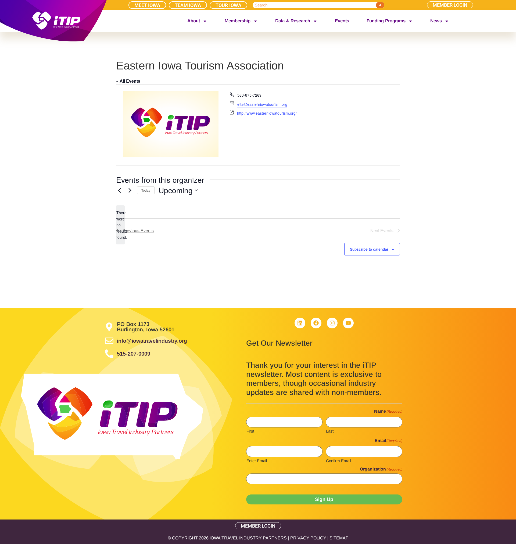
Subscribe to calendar (369, 249)
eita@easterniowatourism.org (262, 104)
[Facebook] (316, 323)
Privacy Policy (308, 538)
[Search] (380, 5)
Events (342, 20)
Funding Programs (386, 20)
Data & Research (292, 20)
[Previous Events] (119, 190)
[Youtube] (348, 323)
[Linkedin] (300, 323)
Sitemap (339, 538)
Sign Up (324, 499)
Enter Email (256, 460)
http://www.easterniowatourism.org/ (267, 113)
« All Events (128, 81)
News (436, 20)
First (250, 431)
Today (145, 190)
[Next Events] (130, 190)
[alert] (120, 224)
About (193, 20)
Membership (237, 20)
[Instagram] (332, 323)
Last (330, 431)
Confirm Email (338, 460)
